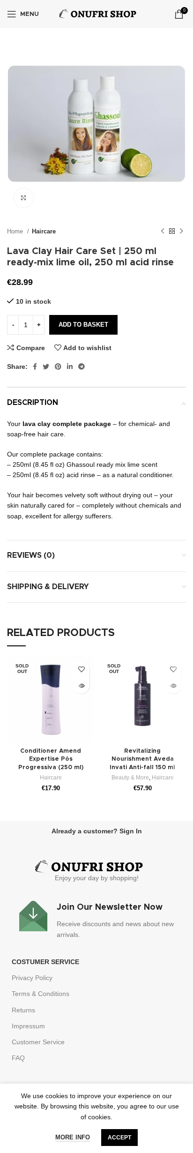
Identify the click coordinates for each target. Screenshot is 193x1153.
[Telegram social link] (81, 366)
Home (16, 231)
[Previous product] (162, 231)
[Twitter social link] (46, 366)
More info (72, 1137)
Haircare (44, 231)
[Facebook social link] (35, 366)
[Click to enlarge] (23, 197)
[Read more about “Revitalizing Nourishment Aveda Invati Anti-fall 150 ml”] (173, 685)
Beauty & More (130, 777)
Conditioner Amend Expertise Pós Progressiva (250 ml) (50, 759)
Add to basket (83, 324)
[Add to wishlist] (81, 669)
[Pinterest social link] (58, 366)
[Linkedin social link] (69, 366)
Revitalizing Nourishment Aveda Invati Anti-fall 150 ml (142, 759)
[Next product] (181, 231)
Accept (119, 1137)
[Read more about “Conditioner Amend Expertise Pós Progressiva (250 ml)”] (81, 685)
